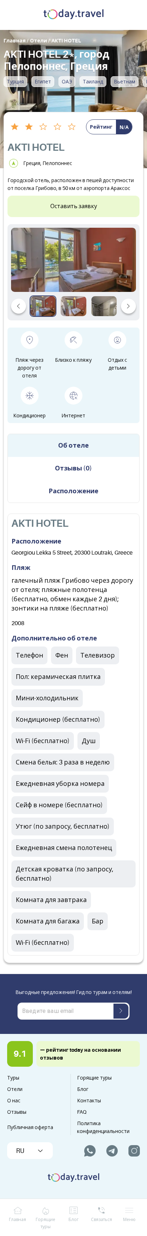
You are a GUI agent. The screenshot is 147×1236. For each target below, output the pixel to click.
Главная (17, 1219)
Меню (129, 1219)
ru (20, 1150)
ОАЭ (67, 81)
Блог (82, 1089)
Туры (13, 1078)
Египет (43, 81)
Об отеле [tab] (73, 445)
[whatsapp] (90, 1151)
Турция (15, 81)
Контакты (89, 1100)
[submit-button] (120, 1011)
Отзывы (16, 1112)
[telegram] (112, 1151)
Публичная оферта (30, 1127)
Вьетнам (124, 81)
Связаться (101, 1219)
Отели (14, 1089)
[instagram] (134, 1151)
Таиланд (93, 81)
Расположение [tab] (73, 491)
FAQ (81, 1112)
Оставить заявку (73, 206)
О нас (13, 1100)
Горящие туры (94, 1078)
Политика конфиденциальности (103, 1127)
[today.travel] (73, 15)
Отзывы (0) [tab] (73, 468)
